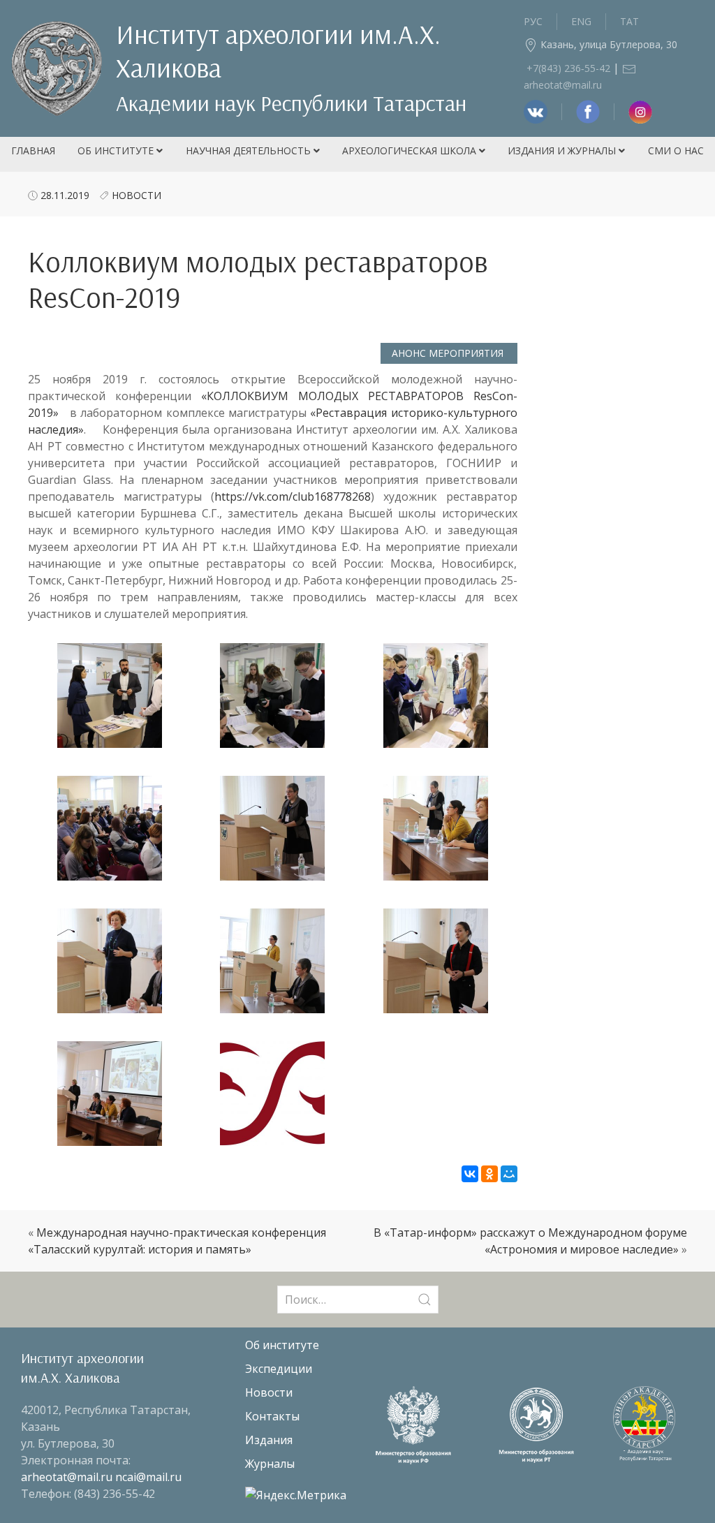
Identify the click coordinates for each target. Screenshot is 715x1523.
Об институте (117, 150)
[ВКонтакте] (470, 1173)
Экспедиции (278, 1368)
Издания (269, 1440)
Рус (533, 21)
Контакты (272, 1416)
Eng (581, 21)
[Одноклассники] (489, 1173)
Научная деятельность (250, 150)
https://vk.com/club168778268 (292, 496)
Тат (629, 21)
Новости (136, 195)
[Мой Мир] (509, 1173)
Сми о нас (676, 150)
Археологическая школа (410, 150)
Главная (33, 150)
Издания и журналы (563, 150)
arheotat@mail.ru (68, 1477)
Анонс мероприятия (449, 353)
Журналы (270, 1463)
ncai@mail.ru (148, 1477)
